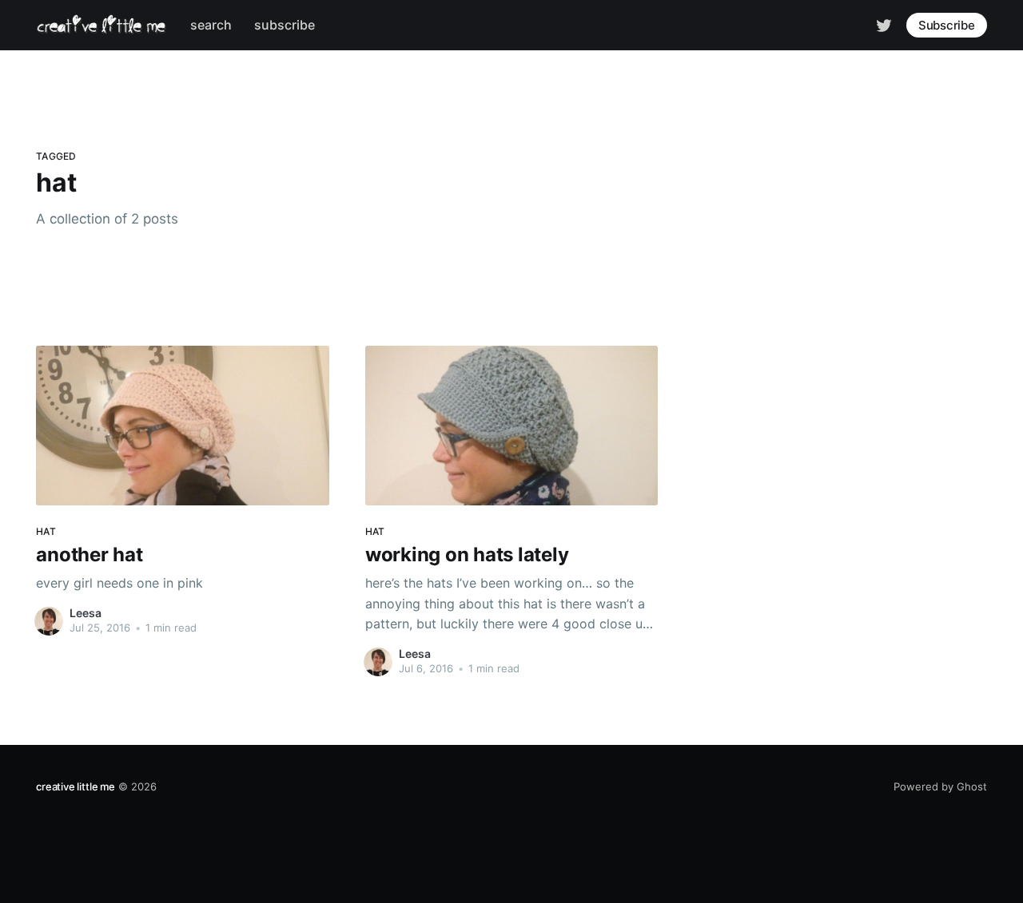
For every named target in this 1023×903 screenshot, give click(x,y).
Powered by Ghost (940, 786)
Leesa (86, 613)
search (211, 25)
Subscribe (946, 25)
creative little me (75, 786)
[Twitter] (884, 24)
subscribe (284, 25)
